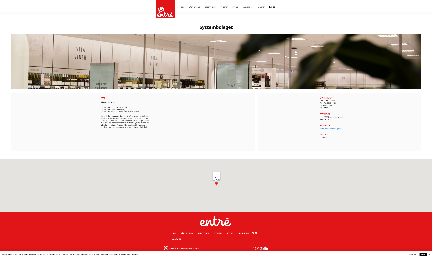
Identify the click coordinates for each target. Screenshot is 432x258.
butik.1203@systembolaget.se (331, 117)
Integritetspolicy (132, 254)
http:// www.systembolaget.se (331, 128)
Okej (423, 254)
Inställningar (412, 254)
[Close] (429, 254)
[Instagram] (274, 7)
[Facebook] (270, 7)
